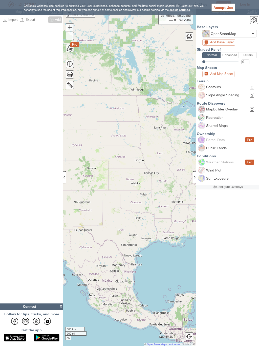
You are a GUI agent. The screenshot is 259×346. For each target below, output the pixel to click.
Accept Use (223, 8)
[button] (229, 33)
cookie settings (179, 10)
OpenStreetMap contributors (163, 344)
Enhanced (229, 55)
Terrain (248, 55)
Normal (211, 55)
